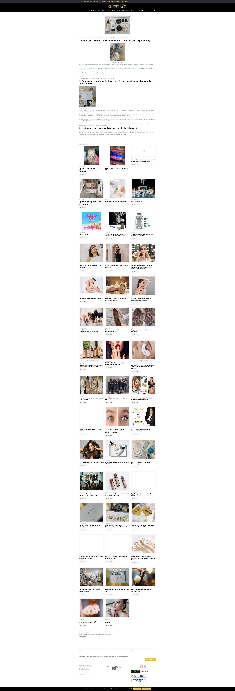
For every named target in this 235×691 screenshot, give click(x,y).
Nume (81, 650)
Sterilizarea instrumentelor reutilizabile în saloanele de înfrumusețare (88, 331)
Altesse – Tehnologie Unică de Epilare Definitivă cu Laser (141, 299)
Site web (132, 650)
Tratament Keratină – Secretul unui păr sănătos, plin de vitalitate (91, 365)
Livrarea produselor (83, 668)
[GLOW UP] (117, 6)
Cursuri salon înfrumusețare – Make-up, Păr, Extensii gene (89, 494)
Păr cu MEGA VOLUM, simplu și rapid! (91, 462)
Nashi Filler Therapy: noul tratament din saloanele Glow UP (116, 526)
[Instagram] (145, 666)
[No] (233, 688)
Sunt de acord (137, 688)
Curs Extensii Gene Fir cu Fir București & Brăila (140, 430)
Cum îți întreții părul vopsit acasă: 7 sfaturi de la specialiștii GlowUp (143, 160)
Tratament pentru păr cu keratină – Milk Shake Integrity (117, 494)
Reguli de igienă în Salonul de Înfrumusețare (140, 463)
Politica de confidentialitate (85, 665)
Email (106, 650)
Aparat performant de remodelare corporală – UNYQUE (142, 234)
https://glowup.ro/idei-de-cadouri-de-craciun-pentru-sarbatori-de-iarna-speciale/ (133, 123)
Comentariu (82, 636)
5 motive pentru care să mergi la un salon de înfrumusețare (91, 557)
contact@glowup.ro (125, 1)
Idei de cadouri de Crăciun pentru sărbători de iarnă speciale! (90, 526)
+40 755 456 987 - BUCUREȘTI (100, 1)
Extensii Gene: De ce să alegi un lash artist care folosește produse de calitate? (143, 366)
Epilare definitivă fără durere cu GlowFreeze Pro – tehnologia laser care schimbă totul (90, 203)
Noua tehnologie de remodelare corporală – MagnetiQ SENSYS (115, 234)
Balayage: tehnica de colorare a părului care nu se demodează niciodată (89, 170)
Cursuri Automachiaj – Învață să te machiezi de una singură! (142, 398)
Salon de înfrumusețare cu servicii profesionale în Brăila (142, 526)
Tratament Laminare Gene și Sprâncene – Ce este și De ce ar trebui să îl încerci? (115, 431)
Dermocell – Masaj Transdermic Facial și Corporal (115, 299)
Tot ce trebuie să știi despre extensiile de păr (114, 330)
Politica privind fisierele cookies (86, 666)
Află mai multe (146, 688)
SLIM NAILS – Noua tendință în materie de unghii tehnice (115, 363)
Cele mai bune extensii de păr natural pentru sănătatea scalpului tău (143, 558)
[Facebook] (141, 666)
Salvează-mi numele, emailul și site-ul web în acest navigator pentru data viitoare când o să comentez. (103, 656)
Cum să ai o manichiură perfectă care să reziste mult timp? (90, 621)
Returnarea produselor (84, 669)
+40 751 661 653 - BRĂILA (113, 1)
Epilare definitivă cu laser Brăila (90, 298)
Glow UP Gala (83, 234)
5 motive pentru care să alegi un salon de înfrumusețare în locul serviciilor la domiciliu (142, 267)
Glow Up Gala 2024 (137, 201)
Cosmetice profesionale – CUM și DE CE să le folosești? (117, 463)
